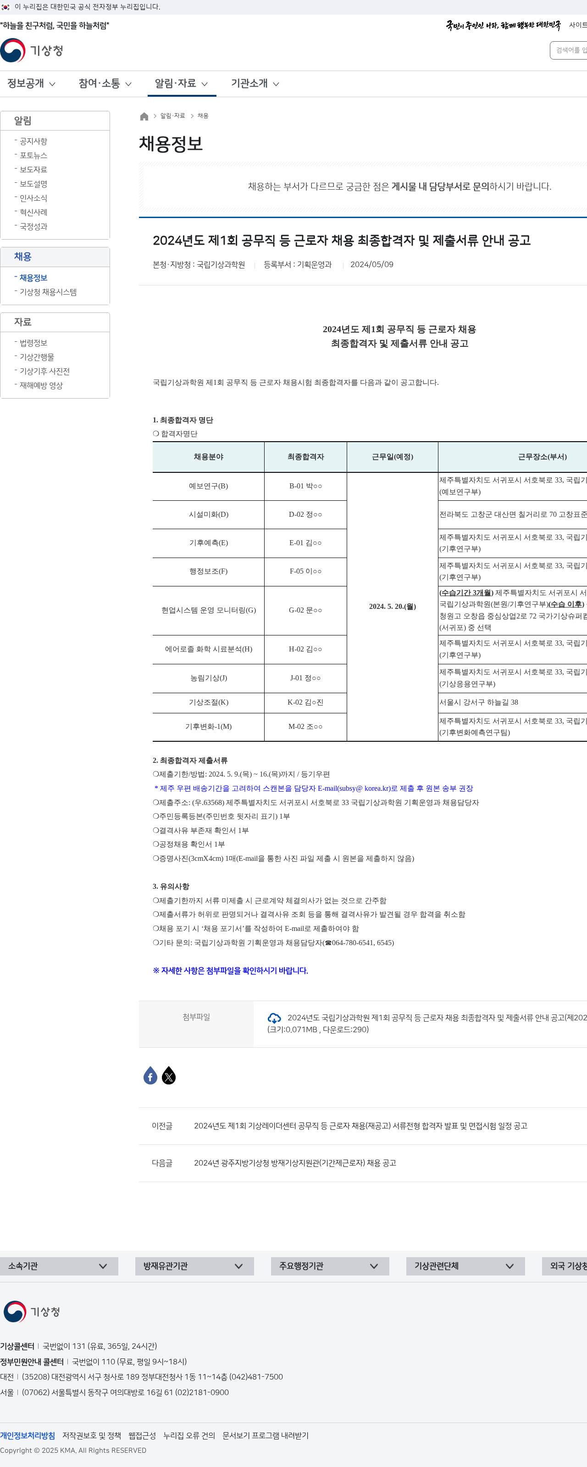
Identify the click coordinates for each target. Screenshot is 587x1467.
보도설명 (33, 184)
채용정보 (33, 278)
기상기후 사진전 (45, 371)
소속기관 (23, 1266)
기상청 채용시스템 (48, 292)
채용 (203, 116)
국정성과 (33, 227)
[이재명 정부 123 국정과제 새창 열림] (503, 25)
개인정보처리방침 (27, 1436)
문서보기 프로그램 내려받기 (265, 1436)
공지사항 (33, 141)
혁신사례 (33, 212)
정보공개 (25, 83)
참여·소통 (99, 83)
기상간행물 (37, 357)
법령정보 (33, 343)
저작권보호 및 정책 (91, 1436)
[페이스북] (150, 1075)
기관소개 (249, 83)
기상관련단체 (437, 1266)
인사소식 (33, 198)
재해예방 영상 (41, 386)
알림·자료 (175, 83)
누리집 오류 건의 (189, 1436)
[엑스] (169, 1075)
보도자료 (33, 170)
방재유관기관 (166, 1266)
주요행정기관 (301, 1266)
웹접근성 (142, 1436)
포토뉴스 (33, 156)
